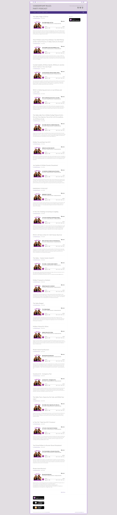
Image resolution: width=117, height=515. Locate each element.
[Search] (83, 12)
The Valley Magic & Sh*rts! (40, 16)
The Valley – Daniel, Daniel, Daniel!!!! (43, 258)
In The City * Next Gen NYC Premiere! (44, 422)
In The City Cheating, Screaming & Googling (45, 211)
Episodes (39, 12)
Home (35, 12)
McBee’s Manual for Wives (40, 326)
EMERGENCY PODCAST (40, 188)
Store (43, 12)
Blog (47, 12)
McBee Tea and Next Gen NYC (42, 142)
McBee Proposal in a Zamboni (41, 280)
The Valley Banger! (38, 303)
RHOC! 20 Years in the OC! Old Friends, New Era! (47, 235)
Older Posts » (63, 492)
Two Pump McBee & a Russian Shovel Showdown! (47, 445)
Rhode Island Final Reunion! (41, 349)
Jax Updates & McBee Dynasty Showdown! (45, 165)
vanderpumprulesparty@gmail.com (79, 512)
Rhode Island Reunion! (39, 468)
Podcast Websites (47, 512)
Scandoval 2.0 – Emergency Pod (42, 374)
